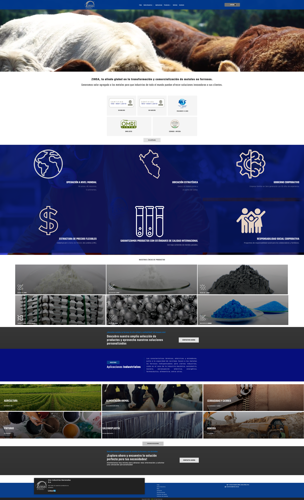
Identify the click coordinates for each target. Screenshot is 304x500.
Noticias (175, 5)
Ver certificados (152, 140)
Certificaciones (161, 492)
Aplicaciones (158, 5)
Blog (158, 488)
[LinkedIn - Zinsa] (52, 491)
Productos (167, 5)
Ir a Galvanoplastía (107, 433)
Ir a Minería (210, 433)
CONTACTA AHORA (189, 460)
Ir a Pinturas (7, 433)
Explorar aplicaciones (153, 443)
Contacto (181, 5)
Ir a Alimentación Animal (112, 406)
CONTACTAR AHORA (188, 340)
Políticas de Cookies (162, 496)
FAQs (140, 5)
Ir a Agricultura (8, 406)
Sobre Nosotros (148, 5)
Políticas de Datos (162, 494)
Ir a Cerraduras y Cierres (214, 406)
